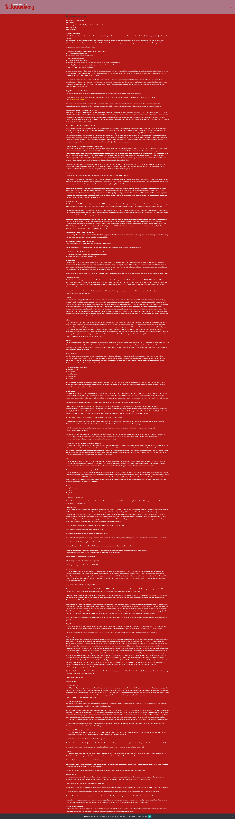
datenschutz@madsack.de (77, 99)
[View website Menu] (231, 6)
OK (150, 816)
